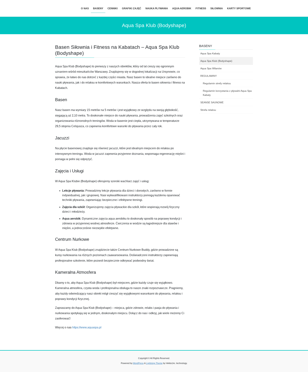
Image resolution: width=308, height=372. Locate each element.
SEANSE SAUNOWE (212, 102)
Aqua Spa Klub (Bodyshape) (216, 60)
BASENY (205, 46)
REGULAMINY (208, 75)
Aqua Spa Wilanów (211, 68)
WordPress (138, 363)
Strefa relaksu (208, 109)
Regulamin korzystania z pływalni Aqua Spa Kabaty (227, 92)
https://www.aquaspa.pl (86, 327)
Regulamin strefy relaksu (217, 83)
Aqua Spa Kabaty (210, 53)
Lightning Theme (154, 363)
